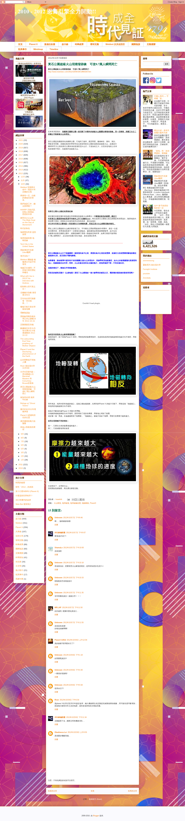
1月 (22, 460)
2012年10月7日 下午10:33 (73, 578)
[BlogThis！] (75, 499)
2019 (21, 148)
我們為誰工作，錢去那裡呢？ (27, 205)
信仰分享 (19, 536)
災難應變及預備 (27, 325)
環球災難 (94, 44)
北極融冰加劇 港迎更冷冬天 (28, 293)
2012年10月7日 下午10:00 (73, 548)
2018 (21, 151)
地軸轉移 (85, 503)
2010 (21, 468)
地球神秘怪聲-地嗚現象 (27, 239)
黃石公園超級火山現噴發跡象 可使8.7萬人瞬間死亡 (28, 390)
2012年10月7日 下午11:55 (73, 622)
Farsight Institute (150, 269)
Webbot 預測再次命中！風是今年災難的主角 (28, 189)
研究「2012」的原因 (24, 487)
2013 (21, 170)
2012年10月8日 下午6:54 (69, 700)
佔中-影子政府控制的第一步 (161, 207)
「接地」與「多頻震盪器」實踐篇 (161, 152)
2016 (21, 159)
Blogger (96, 816)
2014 (21, 166)
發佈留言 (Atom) (95, 799)
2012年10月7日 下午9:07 (76, 533)
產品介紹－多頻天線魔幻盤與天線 (161, 131)
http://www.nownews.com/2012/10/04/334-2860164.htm (69, 72)
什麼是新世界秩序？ (24, 496)
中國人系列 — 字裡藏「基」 (161, 97)
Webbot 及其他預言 (115, 44)
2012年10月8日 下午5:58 (73, 685)
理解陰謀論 (25, 313)
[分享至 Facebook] (80, 499)
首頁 (20, 44)
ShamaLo (59, 548)
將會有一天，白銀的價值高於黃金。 (27, 197)
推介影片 (19, 570)
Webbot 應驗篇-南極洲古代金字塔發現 (28, 261)
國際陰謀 (136, 44)
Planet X (33, 44)
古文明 (18, 566)
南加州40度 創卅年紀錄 (27, 398)
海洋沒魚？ (25, 256)
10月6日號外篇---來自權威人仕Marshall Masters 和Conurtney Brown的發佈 (27, 377)
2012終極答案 (60, 533)
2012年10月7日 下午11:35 (73, 593)
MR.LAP (58, 607)
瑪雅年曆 (19, 579)
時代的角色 (25, 228)
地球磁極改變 (75, 503)
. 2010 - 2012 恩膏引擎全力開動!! (55, 11)
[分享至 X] (78, 499)
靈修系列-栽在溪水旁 (152, 265)
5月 (22, 449)
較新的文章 (52, 791)
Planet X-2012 (60, 640)
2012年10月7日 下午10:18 (73, 563)
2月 (22, 456)
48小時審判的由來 (23, 500)
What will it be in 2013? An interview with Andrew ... (27, 279)
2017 (21, 155)
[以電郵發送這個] (73, 499)
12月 (23, 177)
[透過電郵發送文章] (68, 499)
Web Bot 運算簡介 (23, 504)
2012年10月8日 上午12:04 (77, 640)
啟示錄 (65, 44)
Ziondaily (147, 278)
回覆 (56, 525)
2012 (21, 173)
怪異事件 (22, 49)
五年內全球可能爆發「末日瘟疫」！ (27, 300)
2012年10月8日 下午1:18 (73, 655)
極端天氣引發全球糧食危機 (27, 308)
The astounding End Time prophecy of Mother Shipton (27, 342)
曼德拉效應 (49, 44)
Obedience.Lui (61, 732)
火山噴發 (57, 503)
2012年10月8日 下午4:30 (73, 670)
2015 (21, 162)
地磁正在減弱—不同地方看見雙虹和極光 (28, 270)
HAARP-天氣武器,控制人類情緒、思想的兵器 (28, 212)
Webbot (19, 523)
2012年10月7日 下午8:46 (73, 518)
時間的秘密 (20, 483)
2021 (21, 140)
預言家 (18, 562)
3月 (22, 452)
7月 (22, 441)
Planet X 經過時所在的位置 (28, 416)
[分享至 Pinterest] (83, 499)
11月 (23, 180)
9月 (22, 434)
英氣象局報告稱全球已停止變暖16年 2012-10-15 (28, 318)
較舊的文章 (132, 791)
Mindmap (38, 49)
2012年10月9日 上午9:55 (77, 732)
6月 (22, 445)
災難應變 (151, 44)
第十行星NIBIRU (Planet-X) (27, 491)
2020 (21, 144)
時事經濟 (79, 44)
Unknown (58, 518)
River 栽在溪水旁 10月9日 (27, 367)
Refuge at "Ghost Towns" (27, 404)
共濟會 (18, 531)
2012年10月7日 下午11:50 (72, 607)
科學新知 (19, 557)
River (57, 700)
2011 (21, 464)
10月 (23, 184)
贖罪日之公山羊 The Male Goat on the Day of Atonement (27, 221)
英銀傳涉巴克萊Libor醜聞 (27, 251)
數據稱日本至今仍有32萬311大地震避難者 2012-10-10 (27, 331)
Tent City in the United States (27, 245)
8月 (22, 438)
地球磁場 (65, 503)
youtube (146, 273)
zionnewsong (148, 260)
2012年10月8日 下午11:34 (76, 717)
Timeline (54, 49)
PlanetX (93, 503)
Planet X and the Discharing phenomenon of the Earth (28, 352)
